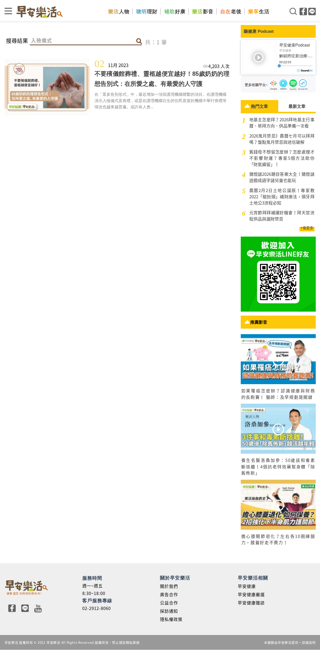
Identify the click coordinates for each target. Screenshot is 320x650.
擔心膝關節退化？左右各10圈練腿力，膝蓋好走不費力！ (278, 539)
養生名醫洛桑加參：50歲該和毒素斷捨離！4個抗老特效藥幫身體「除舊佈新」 (278, 466)
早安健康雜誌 (251, 602)
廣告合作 (169, 594)
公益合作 (169, 602)
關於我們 (169, 586)
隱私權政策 (171, 619)
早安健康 (247, 586)
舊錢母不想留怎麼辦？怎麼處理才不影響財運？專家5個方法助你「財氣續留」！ (281, 158)
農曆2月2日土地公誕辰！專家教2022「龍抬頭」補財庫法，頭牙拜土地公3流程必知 (281, 196)
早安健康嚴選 (251, 594)
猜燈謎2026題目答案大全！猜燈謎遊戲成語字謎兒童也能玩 (281, 177)
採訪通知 (169, 611)
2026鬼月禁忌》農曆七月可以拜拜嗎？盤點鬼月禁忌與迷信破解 (281, 139)
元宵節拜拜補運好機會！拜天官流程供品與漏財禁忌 (281, 215)
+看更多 (307, 227)
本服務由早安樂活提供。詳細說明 (290, 642)
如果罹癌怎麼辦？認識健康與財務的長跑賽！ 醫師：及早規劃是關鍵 (278, 393)
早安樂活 (39, 11)
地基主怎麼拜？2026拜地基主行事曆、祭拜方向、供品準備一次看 (281, 122)
